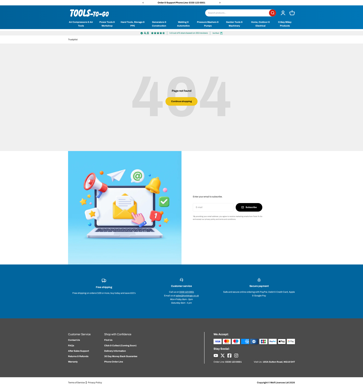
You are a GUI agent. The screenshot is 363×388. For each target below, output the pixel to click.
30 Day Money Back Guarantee (120, 356)
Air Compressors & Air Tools (81, 24)
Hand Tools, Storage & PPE (133, 24)
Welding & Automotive (183, 24)
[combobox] (237, 13)
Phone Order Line (113, 361)
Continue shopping (181, 101)
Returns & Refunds (78, 356)
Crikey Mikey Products (285, 24)
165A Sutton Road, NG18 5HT (279, 362)
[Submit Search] (272, 12)
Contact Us (74, 340)
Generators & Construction (159, 24)
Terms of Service (76, 382)
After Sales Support (78, 351)
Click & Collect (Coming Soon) (120, 345)
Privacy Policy (95, 382)
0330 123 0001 (186, 292)
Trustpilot (73, 39)
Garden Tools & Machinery (234, 24)
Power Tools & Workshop (107, 24)
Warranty (73, 361)
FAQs (71, 345)
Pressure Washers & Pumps (208, 24)
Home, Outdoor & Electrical (260, 24)
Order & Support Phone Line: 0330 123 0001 (181, 2)
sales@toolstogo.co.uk (187, 295)
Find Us (108, 340)
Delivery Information (115, 351)
